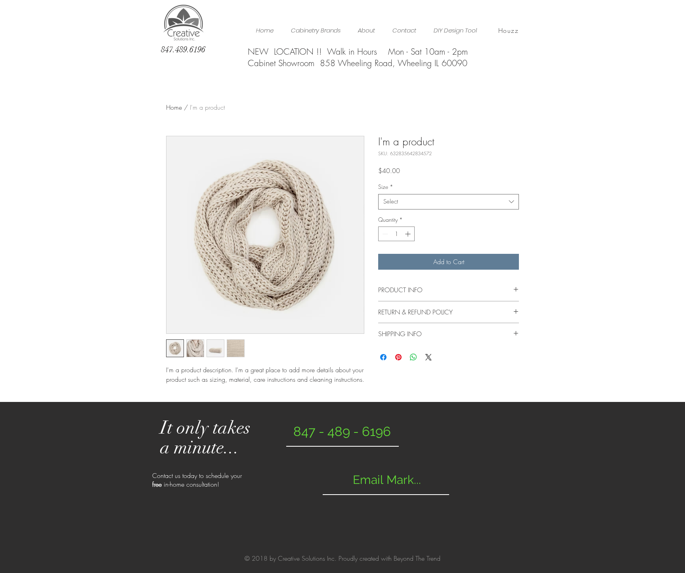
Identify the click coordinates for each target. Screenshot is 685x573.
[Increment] (408, 234)
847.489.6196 (183, 49)
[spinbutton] (396, 234)
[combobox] (448, 201)
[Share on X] (428, 357)
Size (385, 186)
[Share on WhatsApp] (413, 357)
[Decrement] (384, 234)
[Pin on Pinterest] (398, 357)
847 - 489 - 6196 (342, 431)
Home (174, 107)
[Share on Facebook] (383, 357)
